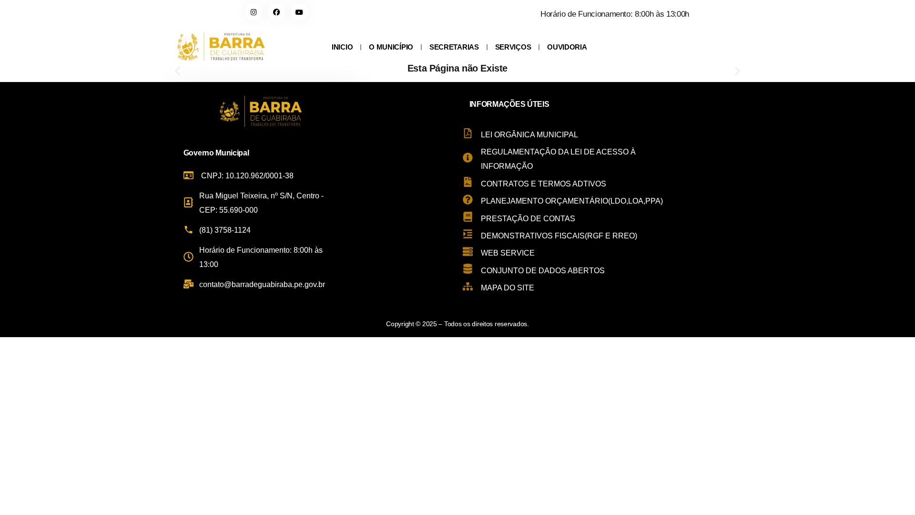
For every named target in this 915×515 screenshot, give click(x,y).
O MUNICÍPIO (391, 47)
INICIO (342, 47)
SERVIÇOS (513, 47)
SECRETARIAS (454, 47)
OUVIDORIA (567, 47)
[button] (177, 71)
